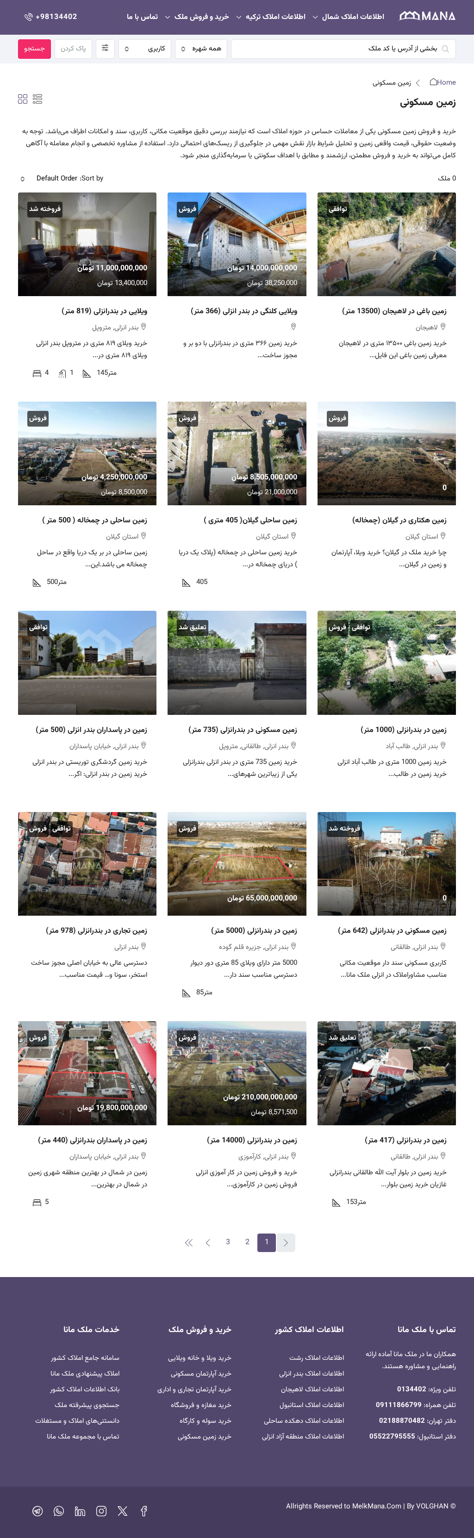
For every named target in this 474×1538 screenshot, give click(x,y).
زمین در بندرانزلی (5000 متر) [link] (254, 931)
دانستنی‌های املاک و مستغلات (77, 1421)
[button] (37, 100)
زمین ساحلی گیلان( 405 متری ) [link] (250, 521)
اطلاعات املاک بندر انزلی (311, 1374)
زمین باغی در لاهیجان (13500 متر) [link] (394, 311)
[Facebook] (144, 1513)
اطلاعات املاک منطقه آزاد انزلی (303, 1437)
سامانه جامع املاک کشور (85, 1358)
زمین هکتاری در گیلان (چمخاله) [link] (399, 521)
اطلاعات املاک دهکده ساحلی (304, 1421)
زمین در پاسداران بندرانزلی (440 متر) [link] (92, 1141)
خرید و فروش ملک (202, 17)
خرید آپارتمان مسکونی (201, 1374)
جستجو (34, 48)
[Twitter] (122, 1513)
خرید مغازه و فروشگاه (201, 1405)
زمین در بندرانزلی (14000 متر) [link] (252, 1141)
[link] (387, 244)
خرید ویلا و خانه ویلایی (199, 1358)
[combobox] (201, 49)
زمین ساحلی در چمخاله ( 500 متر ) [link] (94, 521)
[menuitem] (50, 17)
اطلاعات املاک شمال (353, 17)
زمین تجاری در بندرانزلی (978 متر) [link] (96, 931)
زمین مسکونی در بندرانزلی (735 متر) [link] (242, 730)
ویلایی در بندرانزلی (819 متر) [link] (104, 311)
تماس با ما (142, 17)
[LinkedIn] (80, 1513)
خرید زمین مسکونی (204, 1437)
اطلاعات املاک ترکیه (276, 17)
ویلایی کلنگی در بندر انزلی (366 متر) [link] (244, 311)
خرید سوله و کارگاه (205, 1421)
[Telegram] (37, 1513)
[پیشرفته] (105, 49)
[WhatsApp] (59, 1513)
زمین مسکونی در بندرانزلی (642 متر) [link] (392, 931)
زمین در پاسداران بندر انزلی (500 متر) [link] (91, 730)
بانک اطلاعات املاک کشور (84, 1389)
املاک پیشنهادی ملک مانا (84, 1374)
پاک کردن (73, 48)
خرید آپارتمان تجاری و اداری (194, 1389)
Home (446, 83)
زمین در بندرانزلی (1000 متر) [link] (404, 730)
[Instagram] (101, 1513)
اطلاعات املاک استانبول (312, 1405)
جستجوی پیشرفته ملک (87, 1405)
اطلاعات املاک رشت (316, 1358)
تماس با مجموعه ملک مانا (83, 1437)
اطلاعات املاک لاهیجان (312, 1389)
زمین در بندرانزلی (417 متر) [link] (406, 1141)
